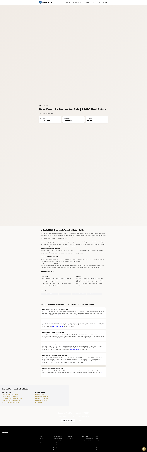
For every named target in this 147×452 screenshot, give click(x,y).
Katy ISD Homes (38, 402)
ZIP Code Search (56, 445)
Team (73, 2)
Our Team (41, 440)
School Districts (56, 447)
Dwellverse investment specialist (75, 268)
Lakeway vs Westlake (86, 440)
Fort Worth (98, 444)
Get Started (96, 2)
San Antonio (98, 442)
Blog (40, 442)
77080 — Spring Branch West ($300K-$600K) (12, 400)
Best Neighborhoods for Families (94, 293)
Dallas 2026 (70, 440)
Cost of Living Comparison (65, 293)
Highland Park (99, 449)
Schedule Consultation (68, 420)
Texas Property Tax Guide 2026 (79, 293)
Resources (88, 2)
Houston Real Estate (39, 394)
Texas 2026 (69, 436)
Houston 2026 (70, 442)
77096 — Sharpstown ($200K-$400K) (10, 396)
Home (40, 105)
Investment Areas (85, 442)
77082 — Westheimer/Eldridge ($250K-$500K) (12, 398)
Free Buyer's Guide (57, 444)
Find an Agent (81, 420)
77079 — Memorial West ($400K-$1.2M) (10, 402)
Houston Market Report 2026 (41, 396)
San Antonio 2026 (71, 444)
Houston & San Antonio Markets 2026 (49, 293)
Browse (82, 2)
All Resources (56, 449)
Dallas (97, 438)
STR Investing (104, 2)
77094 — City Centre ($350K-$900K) (10, 394)
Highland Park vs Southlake (87, 438)
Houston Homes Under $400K (42, 398)
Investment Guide (57, 440)
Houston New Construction (41, 400)
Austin (97, 436)
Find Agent (67, 2)
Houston (43, 105)
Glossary (55, 442)
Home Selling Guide (57, 438)
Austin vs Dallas (84, 436)
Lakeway (98, 445)
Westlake (98, 447)
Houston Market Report (74, 349)
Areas (76, 2)
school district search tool (57, 326)
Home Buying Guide (57, 436)
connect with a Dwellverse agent (60, 314)
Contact (41, 444)
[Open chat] (144, 449)
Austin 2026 (70, 438)
